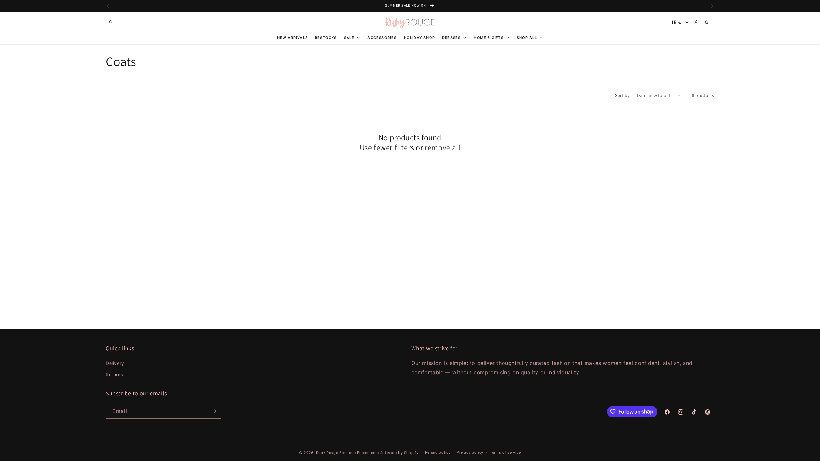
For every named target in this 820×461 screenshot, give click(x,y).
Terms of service (505, 452)
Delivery (115, 363)
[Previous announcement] (108, 6)
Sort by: (622, 95)
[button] (111, 22)
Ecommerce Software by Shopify (388, 452)
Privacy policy (470, 452)
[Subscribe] (214, 411)
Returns (114, 374)
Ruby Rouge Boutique (336, 452)
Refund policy (438, 452)
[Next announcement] (712, 6)
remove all (442, 147)
